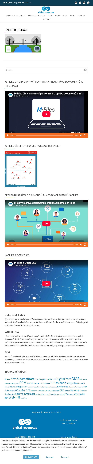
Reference (82, 16)
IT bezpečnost (31, 387)
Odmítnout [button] (50, 457)
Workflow (24, 398)
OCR (28, 390)
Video (68, 394)
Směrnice (84, 390)
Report (67, 390)
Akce (72, 16)
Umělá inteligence (52, 394)
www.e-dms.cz (71, 437)
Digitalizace (63, 379)
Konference (62, 386)
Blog (65, 16)
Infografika (72, 383)
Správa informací (25, 393)
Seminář (75, 390)
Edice (50, 16)
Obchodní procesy (75, 387)
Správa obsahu (40, 394)
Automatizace (26, 379)
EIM (28, 383)
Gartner (36, 383)
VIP (72, 394)
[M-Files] (46, 10)
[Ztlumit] (81, 135)
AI (6, 379)
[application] (46, 114)
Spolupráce (10, 394)
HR (41, 383)
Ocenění (20, 390)
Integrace (21, 386)
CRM (50, 379)
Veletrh (62, 394)
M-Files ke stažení (36, 16)
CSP (54, 379)
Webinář (14, 397)
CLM (36, 379)
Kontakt (46, 19)
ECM (23, 382)
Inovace (12, 387)
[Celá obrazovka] (85, 135)
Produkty (10, 16)
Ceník (57, 16)
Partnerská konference (38, 390)
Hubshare (46, 383)
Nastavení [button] (64, 457)
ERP (32, 383)
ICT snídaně (58, 383)
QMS (62, 390)
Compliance (43, 379)
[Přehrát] (8, 135)
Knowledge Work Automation (47, 387)
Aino (8, 379)
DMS (75, 378)
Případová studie (52, 390)
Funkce (22, 16)
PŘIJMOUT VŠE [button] (31, 457)
